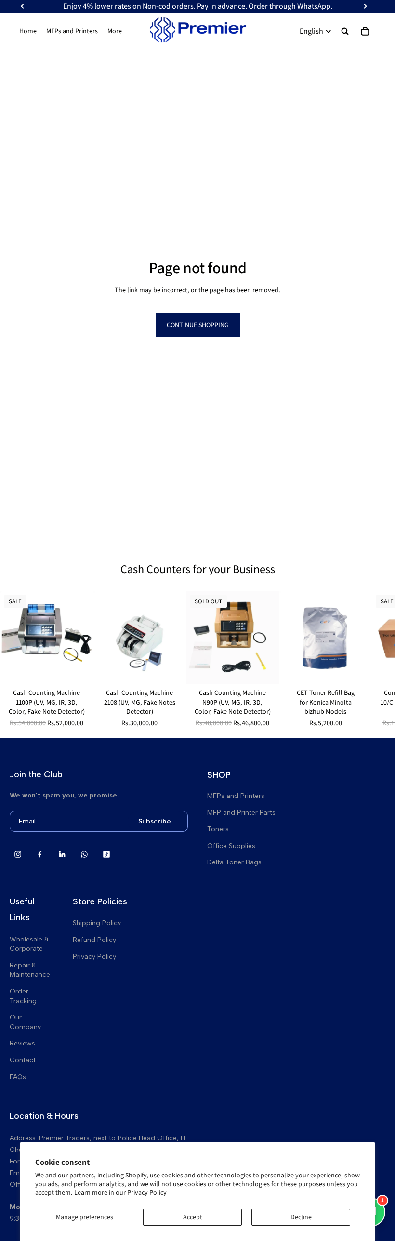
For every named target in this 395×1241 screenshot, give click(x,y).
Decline (301, 1217)
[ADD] (78, 670)
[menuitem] (115, 31)
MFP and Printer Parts (241, 813)
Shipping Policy (97, 923)
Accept (192, 1217)
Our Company (25, 1022)
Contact (23, 1060)
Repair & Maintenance (30, 970)
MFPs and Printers (235, 796)
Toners (218, 829)
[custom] (18, 854)
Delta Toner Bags (234, 862)
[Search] (345, 31)
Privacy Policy (147, 1192)
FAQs (18, 1077)
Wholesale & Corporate (29, 944)
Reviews (22, 1043)
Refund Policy (94, 940)
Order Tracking (23, 996)
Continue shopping (198, 324)
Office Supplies (231, 846)
